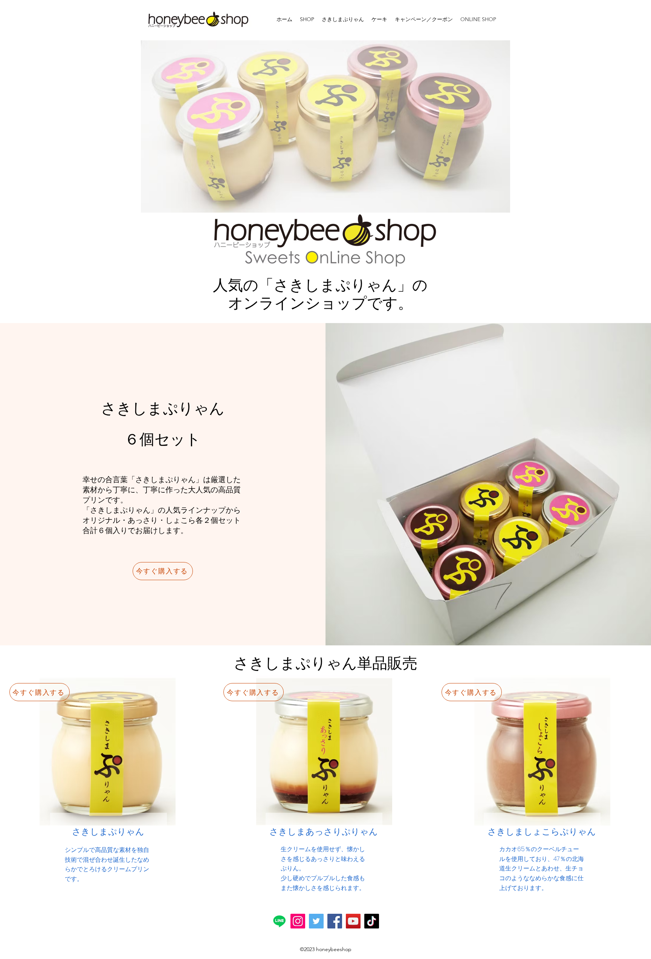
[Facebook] (334, 921)
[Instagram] (297, 921)
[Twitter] (316, 921)
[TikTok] (371, 921)
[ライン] (279, 921)
